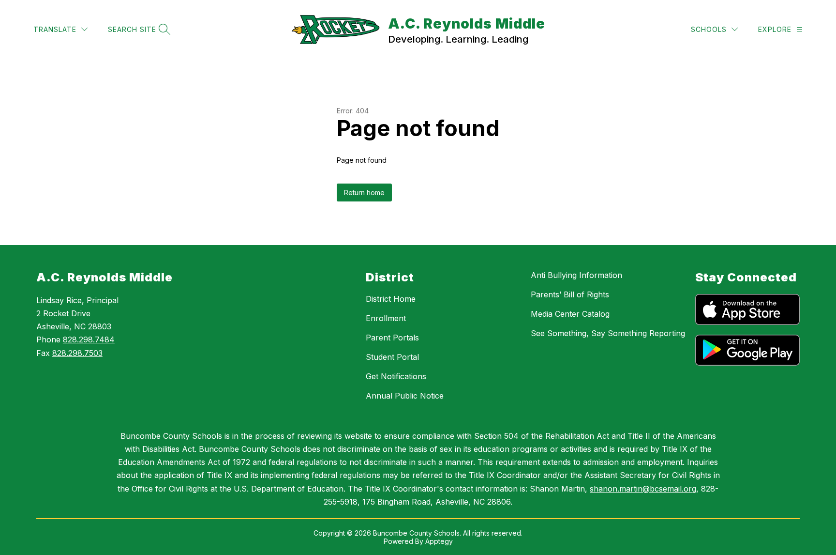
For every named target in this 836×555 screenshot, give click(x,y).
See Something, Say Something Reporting (608, 333)
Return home (364, 192)
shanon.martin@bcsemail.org (643, 488)
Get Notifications (396, 376)
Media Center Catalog (570, 314)
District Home (391, 299)
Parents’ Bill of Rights (570, 294)
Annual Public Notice (405, 396)
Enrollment (386, 318)
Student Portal (392, 357)
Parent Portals (392, 337)
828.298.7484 (89, 339)
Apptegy (439, 541)
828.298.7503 (77, 353)
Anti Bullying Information (576, 275)
